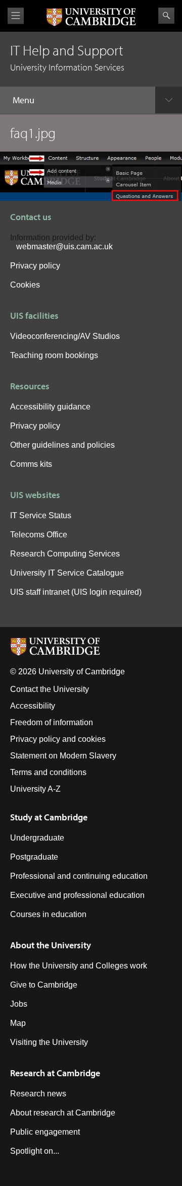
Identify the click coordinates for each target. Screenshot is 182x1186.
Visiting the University (49, 1042)
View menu (16, 16)
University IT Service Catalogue (67, 573)
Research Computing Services (65, 553)
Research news (38, 1093)
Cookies (25, 285)
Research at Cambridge (55, 1073)
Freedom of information (51, 722)
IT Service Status (40, 515)
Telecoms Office (38, 534)
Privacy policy (35, 265)
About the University (50, 945)
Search (166, 16)
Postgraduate (34, 857)
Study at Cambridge (48, 817)
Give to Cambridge (43, 985)
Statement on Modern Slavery (63, 755)
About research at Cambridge (62, 1112)
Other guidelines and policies (62, 445)
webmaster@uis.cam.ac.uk (64, 246)
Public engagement (45, 1132)
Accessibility (32, 706)
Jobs (18, 1004)
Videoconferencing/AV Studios (65, 336)
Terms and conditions (48, 772)
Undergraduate (37, 837)
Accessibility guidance (50, 406)
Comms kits (31, 464)
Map (18, 1023)
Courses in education (48, 914)
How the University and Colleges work (78, 965)
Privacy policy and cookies (58, 739)
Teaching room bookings (54, 355)
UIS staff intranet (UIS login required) (76, 592)
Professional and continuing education (79, 876)
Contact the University (49, 689)
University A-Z (35, 789)
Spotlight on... (34, 1151)
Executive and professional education (77, 895)
